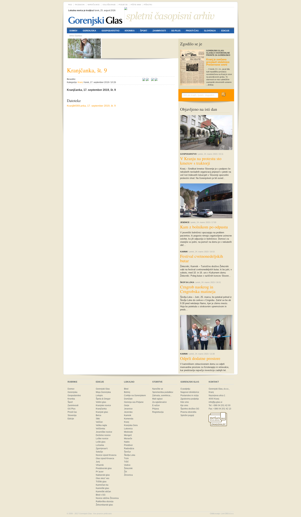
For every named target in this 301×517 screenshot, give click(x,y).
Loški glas (100, 442)
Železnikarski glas (104, 505)
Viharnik (100, 465)
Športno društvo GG (189, 408)
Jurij (98, 462)
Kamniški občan (103, 491)
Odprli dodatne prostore (200, 358)
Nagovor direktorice (189, 392)
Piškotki (148, 5)
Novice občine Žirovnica (107, 498)
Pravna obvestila (188, 412)
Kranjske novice (103, 405)
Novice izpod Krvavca (106, 455)
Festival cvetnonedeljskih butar (201, 258)
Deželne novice (103, 435)
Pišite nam (136, 5)
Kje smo (184, 405)
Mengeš (128, 435)
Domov (73, 30)
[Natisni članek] (156, 79)
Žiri (125, 471)
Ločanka (100, 445)
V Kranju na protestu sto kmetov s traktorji (200, 161)
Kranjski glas (102, 412)
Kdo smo (184, 402)
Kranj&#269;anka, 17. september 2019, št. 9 (91, 105)
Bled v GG (100, 495)
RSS (70, 5)
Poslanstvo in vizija (189, 395)
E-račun (156, 405)
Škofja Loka (129, 455)
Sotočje (99, 452)
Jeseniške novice (104, 432)
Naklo (127, 442)
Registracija (158, 412)
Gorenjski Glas (103, 389)
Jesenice (128, 408)
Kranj (126, 422)
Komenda (128, 418)
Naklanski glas (103, 475)
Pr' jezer (99, 471)
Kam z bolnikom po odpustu (204, 227)
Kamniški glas (102, 488)
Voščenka (100, 428)
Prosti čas (192, 30)
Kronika (130, 30)
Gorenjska (89, 30)
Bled (126, 389)
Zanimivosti (159, 30)
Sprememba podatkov (162, 392)
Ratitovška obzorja (104, 501)
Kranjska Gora (131, 425)
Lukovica (128, 428)
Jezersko (128, 412)
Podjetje (123, 5)
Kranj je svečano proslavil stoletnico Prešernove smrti (217, 62)
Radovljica (129, 448)
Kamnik (127, 415)
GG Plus (175, 30)
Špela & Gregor (103, 399)
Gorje (126, 405)
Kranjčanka (101, 408)
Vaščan (99, 422)
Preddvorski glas (104, 468)
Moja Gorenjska (103, 392)
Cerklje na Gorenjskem (135, 395)
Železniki (128, 468)
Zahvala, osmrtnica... (162, 395)
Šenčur (127, 452)
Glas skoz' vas (102, 478)
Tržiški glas (101, 481)
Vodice (127, 465)
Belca (98, 415)
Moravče (128, 438)
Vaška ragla (101, 425)
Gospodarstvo (110, 30)
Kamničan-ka (102, 485)
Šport (143, 30)
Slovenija (210, 30)
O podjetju (185, 389)
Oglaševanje (109, 5)
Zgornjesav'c (102, 448)
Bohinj (127, 392)
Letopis (99, 395)
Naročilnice (94, 5)
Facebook (80, 5)
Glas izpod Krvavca (105, 458)
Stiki (98, 418)
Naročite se (157, 389)
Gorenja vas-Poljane (134, 402)
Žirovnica (128, 475)
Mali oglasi (157, 399)
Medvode (128, 432)
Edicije (225, 30)
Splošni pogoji (187, 415)
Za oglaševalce (159, 402)
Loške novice (102, 438)
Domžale (128, 399)
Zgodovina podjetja (189, 399)
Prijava (155, 408)
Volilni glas (101, 402)
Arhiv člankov (75, 36)
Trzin (126, 458)
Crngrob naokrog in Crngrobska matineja (197, 289)
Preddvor (128, 445)
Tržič (126, 462)
